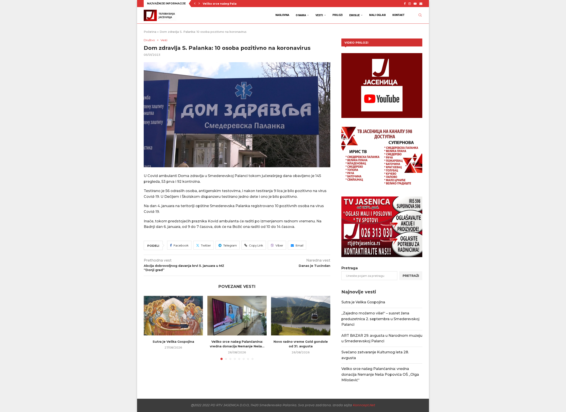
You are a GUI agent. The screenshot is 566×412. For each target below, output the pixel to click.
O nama (301, 15)
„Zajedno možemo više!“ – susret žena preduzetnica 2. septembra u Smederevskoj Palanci (380, 319)
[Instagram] (409, 3)
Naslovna (282, 15)
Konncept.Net (364, 405)
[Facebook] (404, 3)
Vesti (319, 15)
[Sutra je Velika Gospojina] (173, 315)
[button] (195, 3)
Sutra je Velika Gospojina (173, 342)
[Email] (420, 3)
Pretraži (411, 276)
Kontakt (398, 15)
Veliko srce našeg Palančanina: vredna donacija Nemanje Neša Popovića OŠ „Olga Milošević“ (380, 374)
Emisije (354, 15)
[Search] (420, 15)
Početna (150, 31)
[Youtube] (415, 3)
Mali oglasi (377, 15)
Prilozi (338, 15)
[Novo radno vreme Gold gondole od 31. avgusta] (300, 315)
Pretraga (349, 268)
